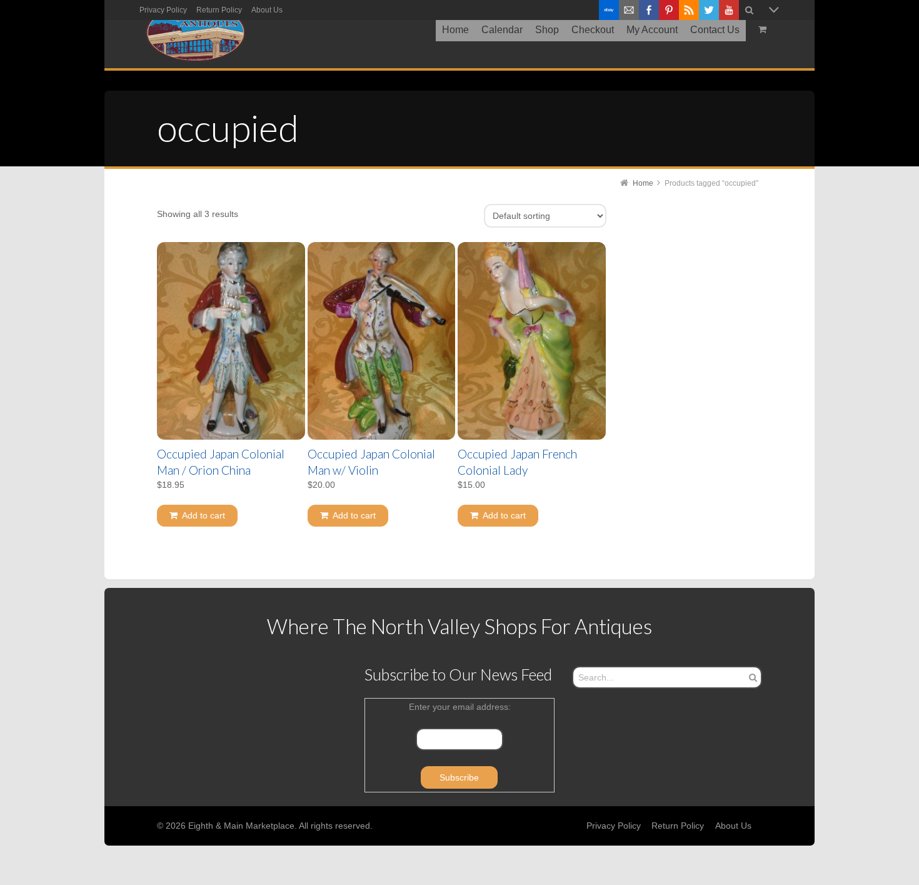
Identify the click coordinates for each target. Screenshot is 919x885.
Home (643, 183)
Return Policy (219, 10)
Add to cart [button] (203, 515)
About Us (267, 10)
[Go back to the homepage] (195, 33)
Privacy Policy (163, 10)
